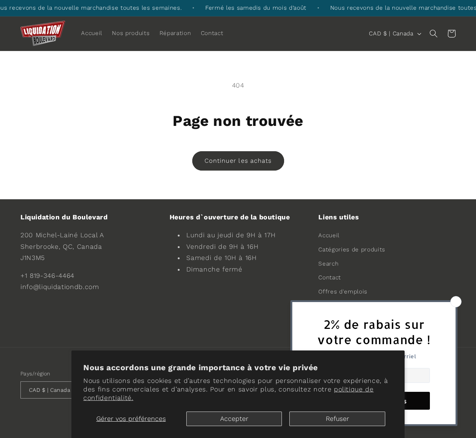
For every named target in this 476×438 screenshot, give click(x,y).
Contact (329, 277)
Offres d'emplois (342, 291)
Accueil (329, 235)
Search (328, 263)
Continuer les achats (238, 160)
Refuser (337, 418)
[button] (433, 33)
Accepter (234, 418)
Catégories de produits (351, 249)
